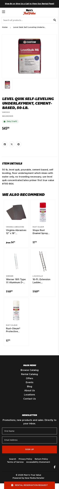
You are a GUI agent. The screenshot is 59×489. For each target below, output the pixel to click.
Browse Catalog (30, 370)
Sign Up (29, 449)
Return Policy (41, 459)
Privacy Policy (25, 459)
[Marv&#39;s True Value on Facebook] (55, 467)
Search (12, 459)
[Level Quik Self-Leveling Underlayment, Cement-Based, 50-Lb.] (7, 85)
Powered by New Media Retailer (28, 478)
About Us (29, 390)
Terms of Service (15, 462)
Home (5, 27)
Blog (29, 386)
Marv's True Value (32, 475)
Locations (29, 395)
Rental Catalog (29, 374)
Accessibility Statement (38, 462)
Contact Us (29, 399)
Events (29, 382)
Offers (29, 378)
